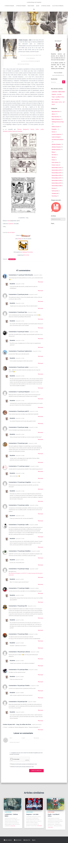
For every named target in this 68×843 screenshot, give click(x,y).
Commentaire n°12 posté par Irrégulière (20, 482)
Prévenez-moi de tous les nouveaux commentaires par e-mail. (24, 764)
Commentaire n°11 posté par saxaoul (19, 466)
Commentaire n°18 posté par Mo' (18, 606)
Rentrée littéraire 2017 (56, 177)
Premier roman (55, 165)
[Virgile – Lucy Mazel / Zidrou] (55, 803)
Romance (54, 188)
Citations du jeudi (55, 126)
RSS (34, 840)
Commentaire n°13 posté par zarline (19, 505)
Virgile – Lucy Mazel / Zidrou (58, 96)
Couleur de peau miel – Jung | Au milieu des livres (17, 724)
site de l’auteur (11, 232)
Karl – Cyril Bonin (55, 99)
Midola (10, 131)
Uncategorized (55, 193)
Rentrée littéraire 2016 (56, 175)
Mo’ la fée (26, 255)
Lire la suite (12, 825)
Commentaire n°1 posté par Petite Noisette (21, 275)
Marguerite (26, 129)
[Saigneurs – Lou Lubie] (34, 803)
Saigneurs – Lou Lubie (56, 94)
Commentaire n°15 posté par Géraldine (20, 551)
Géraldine (5, 131)
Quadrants (10, 223)
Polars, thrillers (55, 162)
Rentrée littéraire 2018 (56, 180)
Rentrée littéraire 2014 (56, 170)
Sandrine (20, 131)
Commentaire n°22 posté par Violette (19, 685)
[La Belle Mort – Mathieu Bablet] (12, 803)
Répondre (41, 290)
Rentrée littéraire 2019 (56, 183)
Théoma (19, 129)
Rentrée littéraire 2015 (56, 172)
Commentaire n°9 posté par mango (18, 427)
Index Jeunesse (8, 840)
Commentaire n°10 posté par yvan (18, 443)
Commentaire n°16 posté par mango (19, 568)
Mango (20, 238)
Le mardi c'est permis (56, 134)
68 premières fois (56, 111)
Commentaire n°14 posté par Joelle (19, 524)
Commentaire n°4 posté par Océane (19, 331)
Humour (53, 131)
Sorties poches (55, 190)
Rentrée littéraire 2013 (56, 167)
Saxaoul (14, 131)
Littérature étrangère (21, 5)
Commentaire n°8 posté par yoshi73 (19, 411)
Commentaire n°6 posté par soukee (18, 367)
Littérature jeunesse (45, 5)
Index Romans (18, 840)
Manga (53, 152)
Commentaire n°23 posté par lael (18, 701)
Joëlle (42, 129)
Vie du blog (54, 195)
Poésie (53, 159)
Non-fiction (54, 154)
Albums (37, 5)
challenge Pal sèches (27, 252)
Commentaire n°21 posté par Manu (18, 669)
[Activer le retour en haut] (65, 840)
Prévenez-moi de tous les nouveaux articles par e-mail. (22, 766)
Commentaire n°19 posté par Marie (18, 634)
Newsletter (27, 840)
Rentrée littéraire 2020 (56, 185)
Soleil (8, 220)
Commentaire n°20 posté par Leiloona (19, 651)
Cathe (37, 129)
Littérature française (9, 5)
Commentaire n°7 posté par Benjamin (19, 391)
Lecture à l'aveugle (56, 137)
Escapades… (54, 129)
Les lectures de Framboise (57, 5)
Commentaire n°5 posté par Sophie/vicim (20, 351)
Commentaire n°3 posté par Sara (18, 312)
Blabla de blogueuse (56, 119)
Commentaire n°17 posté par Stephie (19, 588)
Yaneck (32, 129)
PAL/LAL (53, 157)
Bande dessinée (31, 5)
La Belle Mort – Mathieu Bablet (58, 91)
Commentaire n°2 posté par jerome (18, 294)
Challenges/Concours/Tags (58, 121)
